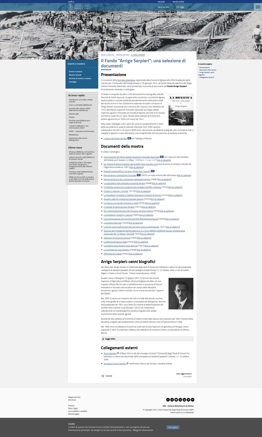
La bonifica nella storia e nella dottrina (120, 245)
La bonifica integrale (112, 222)
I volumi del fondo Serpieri (115, 138)
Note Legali (73, 408)
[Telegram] (188, 400)
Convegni (73, 81)
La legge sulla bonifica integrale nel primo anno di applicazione (131, 226)
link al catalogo (163, 159)
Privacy (71, 405)
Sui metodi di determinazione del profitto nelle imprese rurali (131, 163)
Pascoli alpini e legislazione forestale (120, 175)
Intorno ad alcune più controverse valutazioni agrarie (127, 179)
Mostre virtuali (122, 55)
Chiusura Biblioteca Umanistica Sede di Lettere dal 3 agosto (81, 152)
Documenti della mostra (207, 70)
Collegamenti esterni (206, 77)
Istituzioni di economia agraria (117, 237)
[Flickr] (192, 400)
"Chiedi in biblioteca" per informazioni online (79, 127)
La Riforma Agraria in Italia (115, 241)
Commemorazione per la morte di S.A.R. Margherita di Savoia (131, 218)
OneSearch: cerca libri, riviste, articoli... (81, 100)
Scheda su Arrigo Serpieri (115, 363)
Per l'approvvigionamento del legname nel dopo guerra (128, 210)
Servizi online (178, 1)
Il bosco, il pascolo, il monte (116, 191)
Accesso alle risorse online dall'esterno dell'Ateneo (79, 109)
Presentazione (204, 67)
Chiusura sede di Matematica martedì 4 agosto (81, 172)
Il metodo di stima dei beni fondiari (119, 206)
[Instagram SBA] (172, 400)
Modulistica (73, 134)
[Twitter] (180, 400)
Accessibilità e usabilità (77, 411)
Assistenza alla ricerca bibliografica (78, 139)
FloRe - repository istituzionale (81, 131)
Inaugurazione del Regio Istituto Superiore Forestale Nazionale (131, 156)
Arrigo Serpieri (110, 353)
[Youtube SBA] (176, 400)
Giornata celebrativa (126, 79)
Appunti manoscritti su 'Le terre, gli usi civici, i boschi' (127, 171)
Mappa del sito (74, 397)
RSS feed (72, 399)
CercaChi (161, 1)
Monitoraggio (73, 413)
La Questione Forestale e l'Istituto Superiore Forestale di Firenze (132, 195)
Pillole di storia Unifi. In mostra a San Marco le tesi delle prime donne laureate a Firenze (81, 179)
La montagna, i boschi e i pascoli (118, 214)
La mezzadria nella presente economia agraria (124, 183)
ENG (182, 6)
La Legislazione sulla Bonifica (117, 249)
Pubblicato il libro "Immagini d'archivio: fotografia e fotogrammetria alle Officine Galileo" (80, 165)
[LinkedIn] (184, 400)
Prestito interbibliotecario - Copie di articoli (80, 121)
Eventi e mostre (75, 71)
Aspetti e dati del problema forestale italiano (123, 198)
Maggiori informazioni (143, 429)
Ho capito (173, 427)
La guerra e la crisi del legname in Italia (121, 202)
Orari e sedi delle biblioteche (80, 105)
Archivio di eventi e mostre (80, 78)
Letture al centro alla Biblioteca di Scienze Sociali (81, 158)
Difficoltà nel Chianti (112, 253)
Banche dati (74, 113)
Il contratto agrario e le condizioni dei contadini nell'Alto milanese (132, 187)
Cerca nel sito (163, 6)
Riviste (72, 117)
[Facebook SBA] (168, 400)
